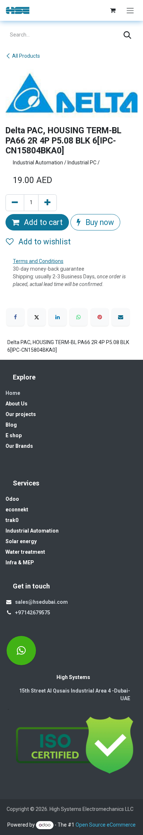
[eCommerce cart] (112, 10)
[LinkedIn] (57, 317)
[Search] (127, 35)
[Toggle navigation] (130, 10)
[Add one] (47, 202)
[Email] (120, 317)
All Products (26, 56)
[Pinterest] (100, 317)
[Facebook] (15, 317)
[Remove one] (15, 202)
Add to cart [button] (42, 222)
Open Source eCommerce (106, 825)
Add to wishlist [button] (43, 241)
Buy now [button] (99, 222)
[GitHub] (21, 650)
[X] (36, 317)
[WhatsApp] (78, 317)
